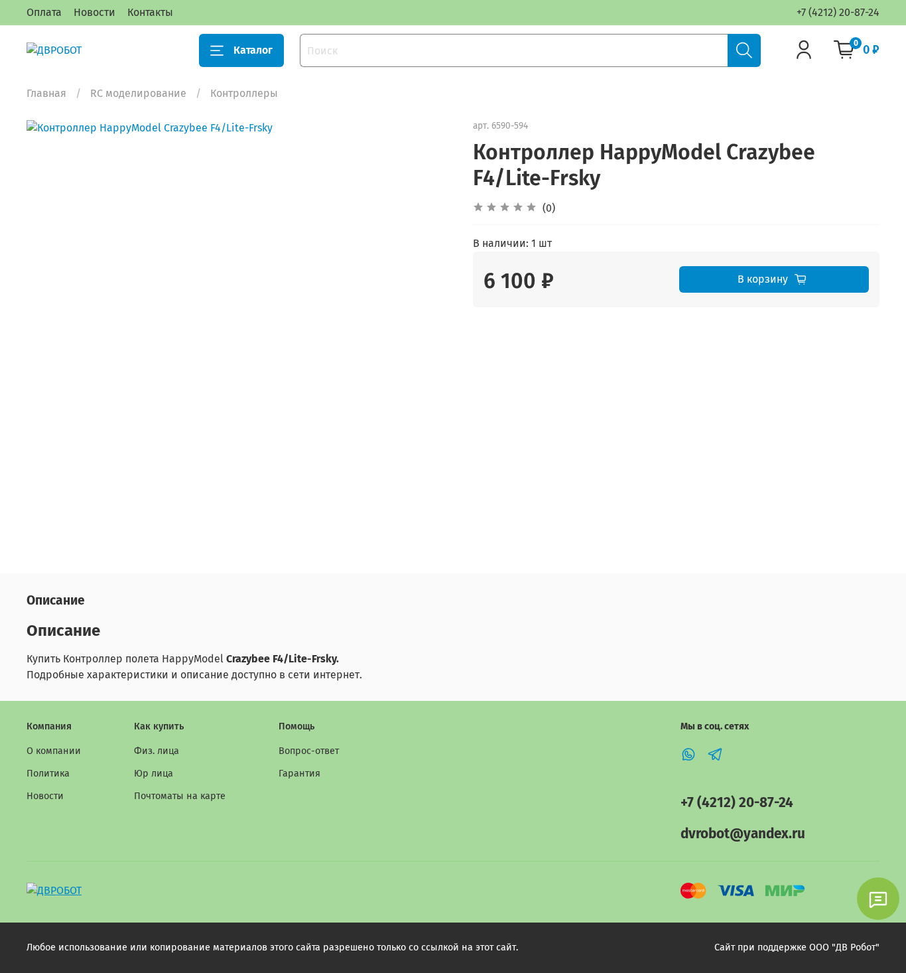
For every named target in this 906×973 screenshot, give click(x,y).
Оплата (44, 12)
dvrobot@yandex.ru (742, 834)
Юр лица (153, 773)
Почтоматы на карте (180, 796)
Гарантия (299, 773)
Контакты (150, 12)
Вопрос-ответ (309, 751)
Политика (48, 773)
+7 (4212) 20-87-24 (838, 12)
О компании (54, 751)
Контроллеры (244, 93)
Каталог (253, 50)
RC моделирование (138, 93)
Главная (46, 93)
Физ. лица (156, 751)
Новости (94, 12)
